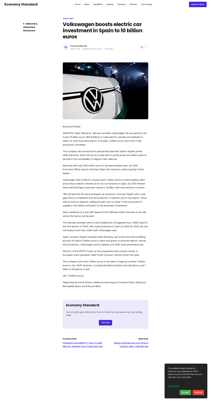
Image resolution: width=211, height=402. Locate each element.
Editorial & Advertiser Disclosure (30, 27)
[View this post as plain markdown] (141, 47)
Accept (185, 392)
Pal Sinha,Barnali (78, 46)
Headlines (98, 4)
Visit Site (105, 322)
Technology (146, 4)
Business (122, 4)
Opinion (110, 4)
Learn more (173, 386)
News (86, 4)
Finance (133, 4)
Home (77, 4)
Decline (198, 392)
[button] (145, 47)
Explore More (197, 4)
